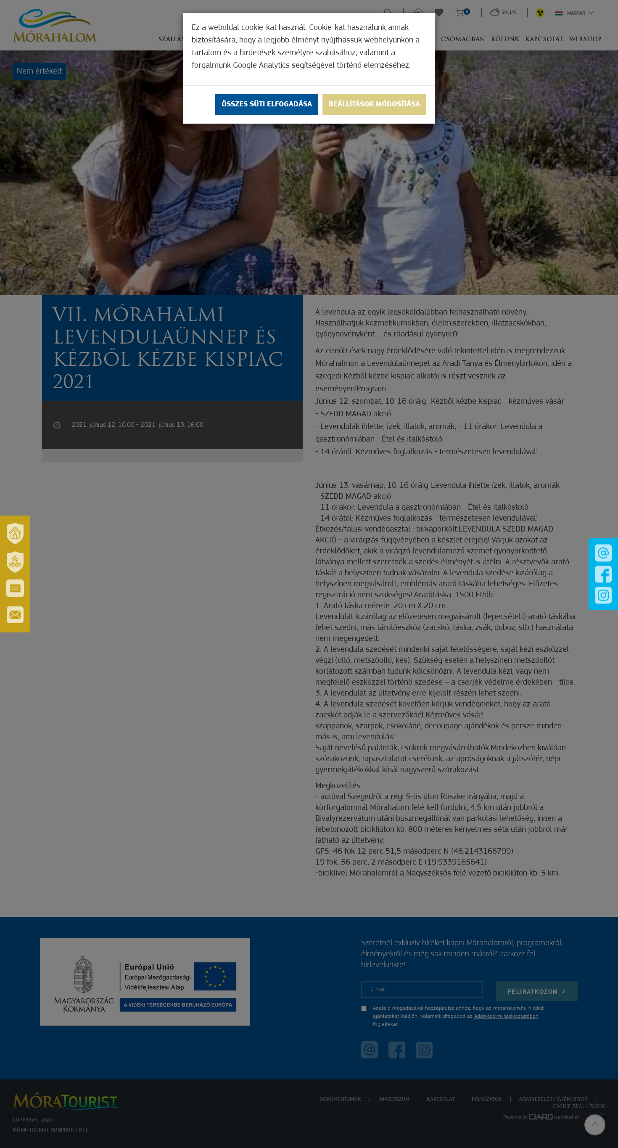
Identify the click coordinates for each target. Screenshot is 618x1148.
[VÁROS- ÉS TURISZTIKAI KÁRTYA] (15, 588)
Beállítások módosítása (374, 104)
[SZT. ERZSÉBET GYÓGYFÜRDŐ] (15, 562)
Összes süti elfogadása (267, 104)
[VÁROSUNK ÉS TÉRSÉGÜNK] (15, 533)
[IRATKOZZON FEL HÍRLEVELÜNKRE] (15, 615)
